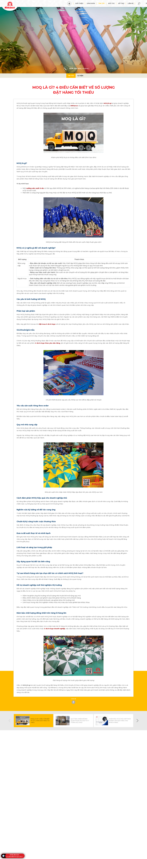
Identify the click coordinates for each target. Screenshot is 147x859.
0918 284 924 (75, 68)
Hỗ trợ (121, 3)
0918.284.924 (14, 855)
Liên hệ (130, 3)
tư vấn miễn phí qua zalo (14, 856)
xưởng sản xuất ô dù (35, 188)
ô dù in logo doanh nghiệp (54, 629)
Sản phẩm (91, 3)
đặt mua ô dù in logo (47, 324)
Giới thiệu (79, 3)
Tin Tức (71, 76)
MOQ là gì (107, 103)
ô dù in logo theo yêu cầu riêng (47, 343)
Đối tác (111, 3)
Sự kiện (80, 76)
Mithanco (74, 106)
